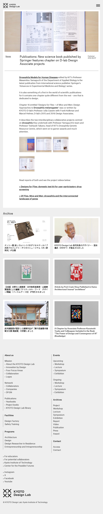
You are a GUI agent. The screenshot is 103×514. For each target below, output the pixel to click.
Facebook (9, 478)
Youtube (8, 482)
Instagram (9, 472)
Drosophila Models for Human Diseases (38, 77)
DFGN (9, 392)
